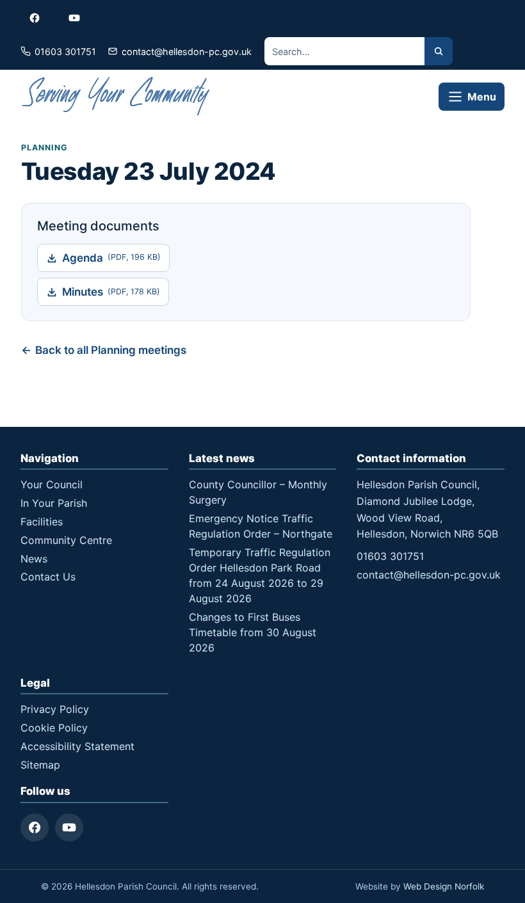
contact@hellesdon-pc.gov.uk (429, 574)
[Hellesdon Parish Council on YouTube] (74, 18)
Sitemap (40, 764)
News (33, 558)
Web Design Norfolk (443, 886)
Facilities (41, 521)
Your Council (51, 484)
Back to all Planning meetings (110, 350)
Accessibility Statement (77, 746)
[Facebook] (34, 827)
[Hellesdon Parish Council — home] (116, 96)
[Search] (438, 51)
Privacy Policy (54, 709)
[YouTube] (69, 827)
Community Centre (66, 540)
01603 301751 (390, 556)
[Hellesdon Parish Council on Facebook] (34, 18)
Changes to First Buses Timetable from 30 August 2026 (252, 632)
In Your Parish (53, 503)
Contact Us (48, 576)
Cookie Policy (54, 727)
